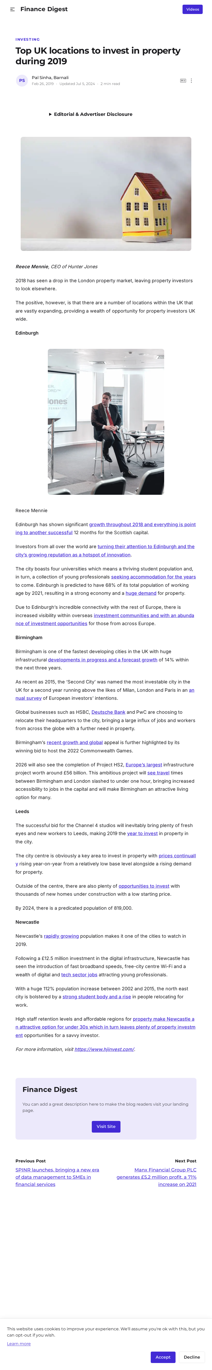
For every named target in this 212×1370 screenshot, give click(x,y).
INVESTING (28, 39)
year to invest (142, 833)
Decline (192, 1357)
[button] (12, 9)
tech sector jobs (79, 974)
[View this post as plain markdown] (183, 80)
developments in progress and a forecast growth (102, 659)
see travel (158, 772)
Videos (192, 9)
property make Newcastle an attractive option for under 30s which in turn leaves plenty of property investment (105, 1027)
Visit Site (106, 1126)
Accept (163, 1357)
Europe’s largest (144, 764)
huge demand (141, 593)
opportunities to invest (144, 886)
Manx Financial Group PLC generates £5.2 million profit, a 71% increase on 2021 (156, 1177)
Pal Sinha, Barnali (50, 77)
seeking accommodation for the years (153, 577)
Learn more (19, 1343)
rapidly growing (61, 936)
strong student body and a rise (97, 996)
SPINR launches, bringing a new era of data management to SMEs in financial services (57, 1177)
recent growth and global (75, 742)
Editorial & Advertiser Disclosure (93, 114)
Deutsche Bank (108, 712)
